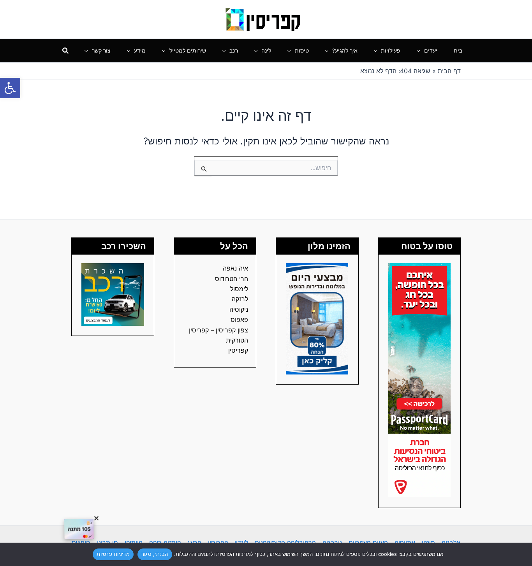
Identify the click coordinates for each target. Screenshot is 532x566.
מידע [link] (140, 50)
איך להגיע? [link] (345, 50)
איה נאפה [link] (235, 268)
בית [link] (458, 50)
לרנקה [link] (240, 299)
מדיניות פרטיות (113, 554)
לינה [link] (266, 50)
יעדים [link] (430, 50)
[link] (10, 88)
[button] (420, 50)
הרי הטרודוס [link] (231, 279)
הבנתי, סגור (154, 554)
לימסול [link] (239, 289)
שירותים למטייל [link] (187, 50)
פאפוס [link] (239, 319)
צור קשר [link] (101, 50)
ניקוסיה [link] (238, 309)
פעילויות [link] (390, 50)
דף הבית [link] (449, 71)
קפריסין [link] (238, 350)
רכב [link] (233, 50)
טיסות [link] (302, 50)
